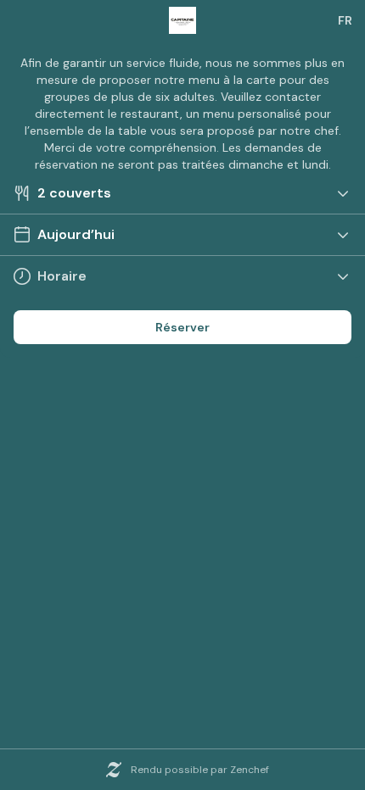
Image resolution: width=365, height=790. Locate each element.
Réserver (182, 327)
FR (345, 20)
